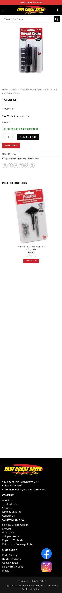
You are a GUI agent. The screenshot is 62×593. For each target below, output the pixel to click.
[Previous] (5, 76)
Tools (14, 89)
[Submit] (57, 19)
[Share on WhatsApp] (5, 165)
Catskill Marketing (31, 589)
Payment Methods (12, 540)
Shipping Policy (10, 536)
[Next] (13, 76)
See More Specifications (15, 116)
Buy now (11, 145)
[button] (4, 10)
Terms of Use (23, 581)
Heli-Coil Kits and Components (25, 158)
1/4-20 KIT (31, 249)
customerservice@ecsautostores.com (23, 489)
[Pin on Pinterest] (26, 165)
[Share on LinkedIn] (32, 165)
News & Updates (11, 511)
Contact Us (8, 515)
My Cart (6, 528)
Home (5, 89)
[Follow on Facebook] (58, 10)
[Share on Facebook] (10, 165)
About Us (7, 500)
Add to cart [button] (31, 261)
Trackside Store (11, 504)
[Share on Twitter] (15, 165)
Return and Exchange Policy (18, 544)
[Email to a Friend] (21, 165)
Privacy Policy (39, 581)
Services (7, 508)
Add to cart (28, 137)
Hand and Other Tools (31, 89)
